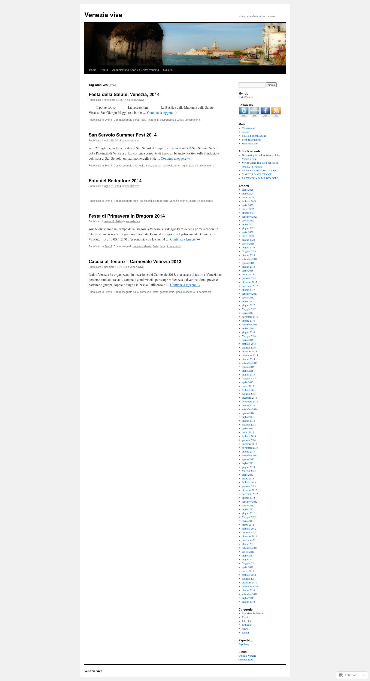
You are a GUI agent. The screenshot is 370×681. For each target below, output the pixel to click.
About (104, 70)
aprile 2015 (247, 382)
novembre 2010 (250, 586)
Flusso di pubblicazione (254, 135)
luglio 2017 (248, 301)
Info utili (246, 621)
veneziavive (138, 99)
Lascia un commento (188, 119)
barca (136, 119)
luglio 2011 (248, 555)
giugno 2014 (248, 420)
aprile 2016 (247, 339)
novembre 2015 (250, 355)
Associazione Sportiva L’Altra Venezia (135, 70)
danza (148, 246)
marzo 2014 (248, 432)
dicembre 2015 (249, 351)
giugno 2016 (248, 332)
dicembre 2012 (249, 490)
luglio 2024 (248, 193)
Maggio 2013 (249, 470)
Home (92, 70)
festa (143, 119)
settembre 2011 (249, 547)
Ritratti (245, 632)
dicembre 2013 (249, 443)
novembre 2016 (250, 316)
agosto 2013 (248, 459)
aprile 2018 (247, 270)
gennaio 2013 (249, 486)
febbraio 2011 (249, 574)
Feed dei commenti (251, 139)
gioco (179, 292)
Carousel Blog (246, 659)
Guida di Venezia (247, 655)
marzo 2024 (248, 197)
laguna (156, 165)
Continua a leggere (162, 112)
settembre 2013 (249, 455)
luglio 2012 (248, 509)
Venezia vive (103, 14)
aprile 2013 (247, 474)
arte (135, 165)
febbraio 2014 (249, 436)
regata (184, 165)
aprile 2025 (247, 189)
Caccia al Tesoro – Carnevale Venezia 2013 (135, 261)
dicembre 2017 (249, 282)
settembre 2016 (249, 324)
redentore (163, 200)
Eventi (108, 119)
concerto (138, 246)
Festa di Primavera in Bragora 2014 (127, 215)
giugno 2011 (248, 559)
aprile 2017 (247, 313)
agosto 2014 (248, 413)
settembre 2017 (249, 293)
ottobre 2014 (248, 405)
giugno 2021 (248, 228)
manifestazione (171, 165)
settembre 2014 (249, 409)
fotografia (153, 119)
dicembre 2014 (249, 397)
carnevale (146, 292)
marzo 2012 (248, 524)
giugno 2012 (248, 513)
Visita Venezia (246, 97)
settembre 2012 (249, 501)
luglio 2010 (248, 597)
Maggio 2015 (249, 378)
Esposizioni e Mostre (252, 613)
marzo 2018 (248, 274)
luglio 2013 (248, 463)
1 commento (174, 246)
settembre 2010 (249, 594)
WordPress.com (250, 143)
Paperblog (244, 644)
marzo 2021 (248, 235)
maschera (189, 292)
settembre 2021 (249, 216)
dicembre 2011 (249, 536)
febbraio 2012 (249, 528)
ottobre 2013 (248, 451)
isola (148, 165)
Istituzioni (247, 624)
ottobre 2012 (248, 497)
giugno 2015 (248, 374)
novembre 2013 (250, 447)
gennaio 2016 (249, 347)
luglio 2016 (248, 328)
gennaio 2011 (249, 578)
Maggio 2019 (249, 251)
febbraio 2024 (249, 201)
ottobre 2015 (248, 359)
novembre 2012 (250, 494)
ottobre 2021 (248, 212)
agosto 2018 (248, 262)
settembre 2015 (249, 363)
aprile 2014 (247, 428)
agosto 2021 (248, 220)
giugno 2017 (248, 305)
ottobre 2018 (248, 255)
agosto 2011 (248, 551)
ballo (136, 292)
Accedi (245, 132)
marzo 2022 (248, 209)
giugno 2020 (248, 239)
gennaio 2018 (249, 278)
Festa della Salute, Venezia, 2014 (124, 94)
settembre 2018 (249, 259)
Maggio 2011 (249, 563)
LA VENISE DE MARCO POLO (259, 170)
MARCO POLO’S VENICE (257, 174)
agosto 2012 (248, 505)
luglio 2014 (248, 416)
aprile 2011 (247, 567)
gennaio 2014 (249, 440)
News (245, 628)
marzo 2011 (248, 571)
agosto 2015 (248, 366)
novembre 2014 (250, 401)
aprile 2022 (247, 205)
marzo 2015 (248, 386)
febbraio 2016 (249, 343)
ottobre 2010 (248, 590)
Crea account (248, 128)
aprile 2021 (247, 232)
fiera (162, 246)
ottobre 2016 (248, 320)
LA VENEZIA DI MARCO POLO (260, 178)
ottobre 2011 (248, 544)
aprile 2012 (247, 520)
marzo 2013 (248, 478)
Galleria (168, 70)
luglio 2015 (248, 370)
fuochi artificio (148, 200)
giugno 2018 (248, 266)
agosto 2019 (248, 243)
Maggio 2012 (249, 517)
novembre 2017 (250, 286)
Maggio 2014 (249, 424)
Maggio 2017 (249, 309)
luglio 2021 (248, 224)
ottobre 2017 (248, 289)
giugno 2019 (248, 247)
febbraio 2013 (249, 482)
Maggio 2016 (249, 336)
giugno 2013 (248, 467)
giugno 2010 (248, 601)
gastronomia (167, 119)
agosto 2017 (248, 297)
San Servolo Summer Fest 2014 (123, 134)
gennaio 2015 (249, 393)
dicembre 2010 (249, 582)
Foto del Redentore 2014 (115, 180)
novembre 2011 (250, 540)
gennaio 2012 (249, 532)
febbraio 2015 (249, 390)
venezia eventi (178, 200)
